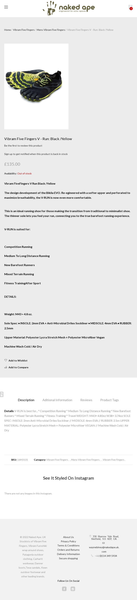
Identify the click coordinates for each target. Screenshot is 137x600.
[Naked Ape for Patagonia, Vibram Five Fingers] (68, 8)
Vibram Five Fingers (24, 29)
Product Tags (109, 400)
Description (26, 400)
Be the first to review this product (23, 145)
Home (7, 29)
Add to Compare (18, 367)
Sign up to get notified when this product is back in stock (36, 153)
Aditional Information (57, 400)
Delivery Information (68, 554)
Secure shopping (68, 558)
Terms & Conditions (68, 545)
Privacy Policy (68, 541)
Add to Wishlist (18, 360)
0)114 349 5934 (108, 555)
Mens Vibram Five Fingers (51, 29)
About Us (68, 537)
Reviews (86, 400)
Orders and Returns (68, 549)
